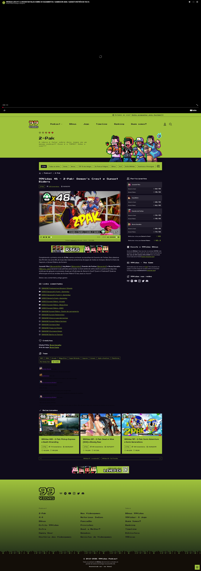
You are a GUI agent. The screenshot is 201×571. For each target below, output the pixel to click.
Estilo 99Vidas (130, 166)
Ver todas (56, 362)
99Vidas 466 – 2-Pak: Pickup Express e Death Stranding (58, 440)
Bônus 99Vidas (134, 513)
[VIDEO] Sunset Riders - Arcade (53, 301)
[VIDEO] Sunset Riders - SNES (52, 308)
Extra (42, 529)
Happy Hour (46, 533)
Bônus (72, 124)
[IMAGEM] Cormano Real (50, 325)
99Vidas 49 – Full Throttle (110, 458)
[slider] (73, 237)
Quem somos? (139, 124)
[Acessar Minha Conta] (164, 124)
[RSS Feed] (128, 281)
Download (73, 240)
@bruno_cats (45, 269)
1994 (47, 358)
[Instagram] (139, 281)
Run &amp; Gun (45, 362)
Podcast (55, 124)
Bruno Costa (54, 347)
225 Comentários (54, 186)
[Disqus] (80, 386)
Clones (65, 166)
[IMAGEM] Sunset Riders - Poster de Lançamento (60, 311)
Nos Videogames (90, 513)
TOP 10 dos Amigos (85, 166)
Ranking (119, 124)
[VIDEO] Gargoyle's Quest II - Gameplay (56, 295)
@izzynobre (76, 266)
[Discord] (147, 281)
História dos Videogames (55, 537)
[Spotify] (132, 281)
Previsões (87, 525)
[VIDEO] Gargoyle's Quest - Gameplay (55, 292)
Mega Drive (63, 358)
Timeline (101, 124)
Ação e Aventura (103, 358)
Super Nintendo (74, 358)
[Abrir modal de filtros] (158, 166)
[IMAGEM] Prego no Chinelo (51, 328)
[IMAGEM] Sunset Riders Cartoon (54, 321)
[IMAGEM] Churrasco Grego (51, 331)
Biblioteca (132, 533)
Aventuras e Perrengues (146, 166)
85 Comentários (97, 447)
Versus (73, 166)
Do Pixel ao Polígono (101, 166)
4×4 (41, 517)
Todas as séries (54, 166)
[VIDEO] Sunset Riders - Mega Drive (54, 305)
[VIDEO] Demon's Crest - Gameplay (54, 298)
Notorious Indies (92, 517)
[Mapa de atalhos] (197, 567)
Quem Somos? (133, 521)
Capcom (85, 358)
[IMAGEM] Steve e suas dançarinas (54, 318)
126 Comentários (139, 447)
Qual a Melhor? (90, 529)
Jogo (86, 124)
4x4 (120, 166)
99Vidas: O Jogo (136, 517)
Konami (92, 358)
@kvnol (109, 566)
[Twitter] (143, 281)
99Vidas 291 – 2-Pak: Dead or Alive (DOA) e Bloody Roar (98, 440)
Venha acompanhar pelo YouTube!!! (123, 115)
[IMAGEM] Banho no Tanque (52, 334)
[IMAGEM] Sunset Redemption (52, 315)
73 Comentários (56, 447)
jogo (146, 267)
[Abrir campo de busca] (170, 124)
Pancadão (86, 521)
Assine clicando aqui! (147, 257)
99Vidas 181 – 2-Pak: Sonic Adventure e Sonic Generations (141, 440)
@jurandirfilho (55, 266)
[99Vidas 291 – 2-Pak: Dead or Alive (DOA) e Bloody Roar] (100, 425)
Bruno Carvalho (55, 345)
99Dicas (130, 537)
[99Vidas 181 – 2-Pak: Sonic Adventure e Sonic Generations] (142, 425)
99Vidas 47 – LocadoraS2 (91, 458)
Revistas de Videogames (96, 537)
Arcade (54, 358)
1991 (41, 358)
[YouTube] (135, 281)
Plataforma (115, 358)
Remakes (86, 533)
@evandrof (101, 266)
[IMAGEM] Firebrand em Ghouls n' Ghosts (56, 288)
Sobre (128, 508)
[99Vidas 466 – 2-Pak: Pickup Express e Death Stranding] (59, 425)
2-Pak (44, 166)
